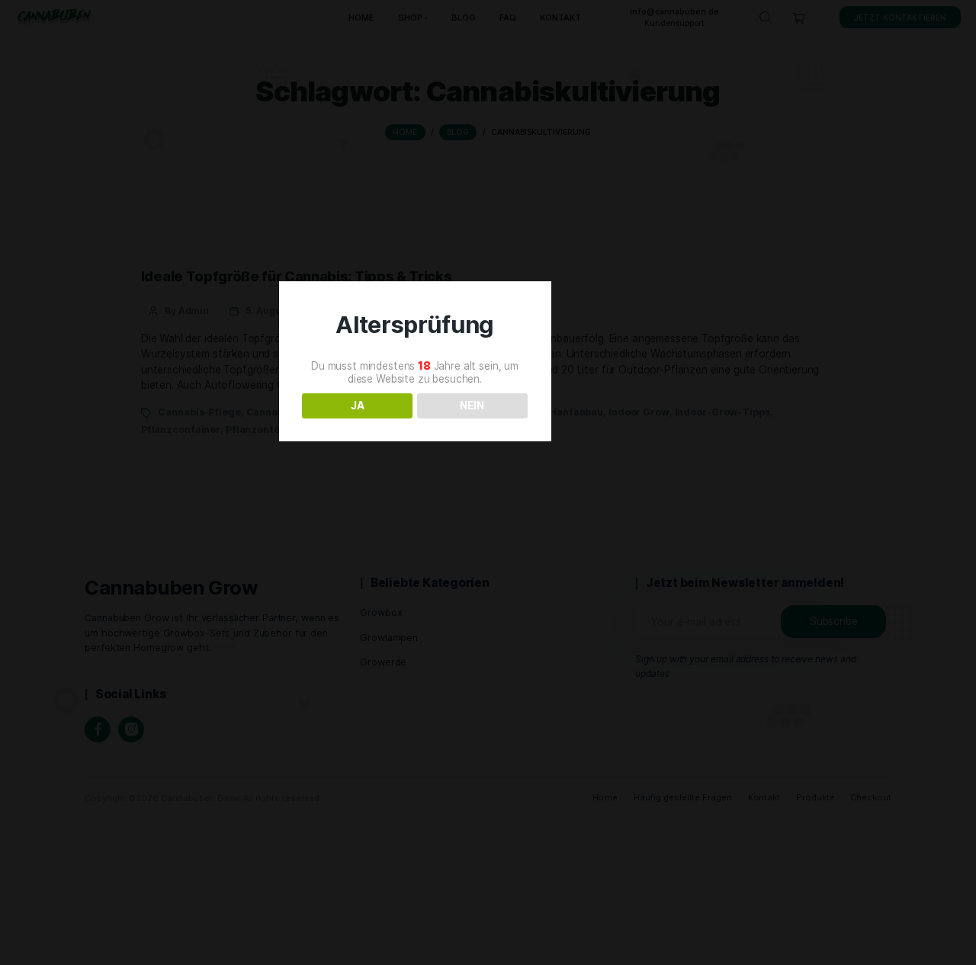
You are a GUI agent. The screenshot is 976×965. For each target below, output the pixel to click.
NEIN (472, 405)
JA (357, 405)
